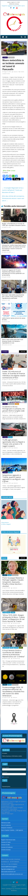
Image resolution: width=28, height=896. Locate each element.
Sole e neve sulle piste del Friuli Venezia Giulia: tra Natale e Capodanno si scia (12, 341)
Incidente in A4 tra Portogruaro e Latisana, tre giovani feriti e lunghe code (13, 408)
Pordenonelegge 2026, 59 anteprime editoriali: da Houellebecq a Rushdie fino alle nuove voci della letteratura (13, 691)
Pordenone (11, 57)
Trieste (10, 437)
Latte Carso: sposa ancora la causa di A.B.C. (13, 319)
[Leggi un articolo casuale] (25, 37)
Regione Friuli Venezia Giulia (8, 839)
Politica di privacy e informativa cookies (12, 756)
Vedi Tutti (23, 351)
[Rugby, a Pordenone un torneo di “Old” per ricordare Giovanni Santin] (14, 209)
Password (4, 772)
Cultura (4, 575)
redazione (15, 71)
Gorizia (10, 368)
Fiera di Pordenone (6, 825)
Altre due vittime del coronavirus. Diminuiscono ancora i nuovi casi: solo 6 (13, 198)
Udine (17, 404)
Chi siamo (4, 753)
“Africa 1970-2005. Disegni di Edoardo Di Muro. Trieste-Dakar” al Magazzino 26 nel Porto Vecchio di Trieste (13, 618)
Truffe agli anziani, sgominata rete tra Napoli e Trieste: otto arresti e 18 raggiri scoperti (13, 443)
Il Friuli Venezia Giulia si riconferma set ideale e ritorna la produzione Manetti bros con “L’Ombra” (13, 653)
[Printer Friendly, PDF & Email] (9, 170)
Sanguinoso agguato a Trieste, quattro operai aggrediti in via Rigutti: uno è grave (13, 478)
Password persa (6, 786)
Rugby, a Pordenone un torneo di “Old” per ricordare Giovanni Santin (14, 224)
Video (21, 647)
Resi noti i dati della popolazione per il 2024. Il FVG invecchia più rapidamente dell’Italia (13, 296)
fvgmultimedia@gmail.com (8, 869)
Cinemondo (5, 647)
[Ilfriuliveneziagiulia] (3, 37)
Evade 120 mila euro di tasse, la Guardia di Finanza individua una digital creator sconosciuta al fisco (13, 374)
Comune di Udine (5, 844)
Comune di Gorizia (5, 849)
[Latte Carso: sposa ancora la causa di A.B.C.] (14, 304)
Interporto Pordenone (6, 827)
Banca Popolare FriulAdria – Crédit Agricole (12, 830)
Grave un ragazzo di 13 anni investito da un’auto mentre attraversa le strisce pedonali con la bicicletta (13, 272)
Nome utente (5, 767)
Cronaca (5, 57)
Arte (4, 612)
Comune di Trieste (5, 842)
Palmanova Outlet (5, 822)
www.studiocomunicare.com (8, 871)
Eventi (9, 575)
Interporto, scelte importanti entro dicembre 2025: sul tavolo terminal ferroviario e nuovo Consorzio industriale (14, 247)
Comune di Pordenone (7, 847)
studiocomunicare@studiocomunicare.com (12, 874)
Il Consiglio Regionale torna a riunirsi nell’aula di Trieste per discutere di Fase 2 (12, 190)
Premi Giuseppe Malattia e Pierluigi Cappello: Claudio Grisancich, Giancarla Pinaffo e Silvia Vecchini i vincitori (13, 582)
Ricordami (6, 777)
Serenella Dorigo (16, 623)
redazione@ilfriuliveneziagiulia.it (9, 866)
